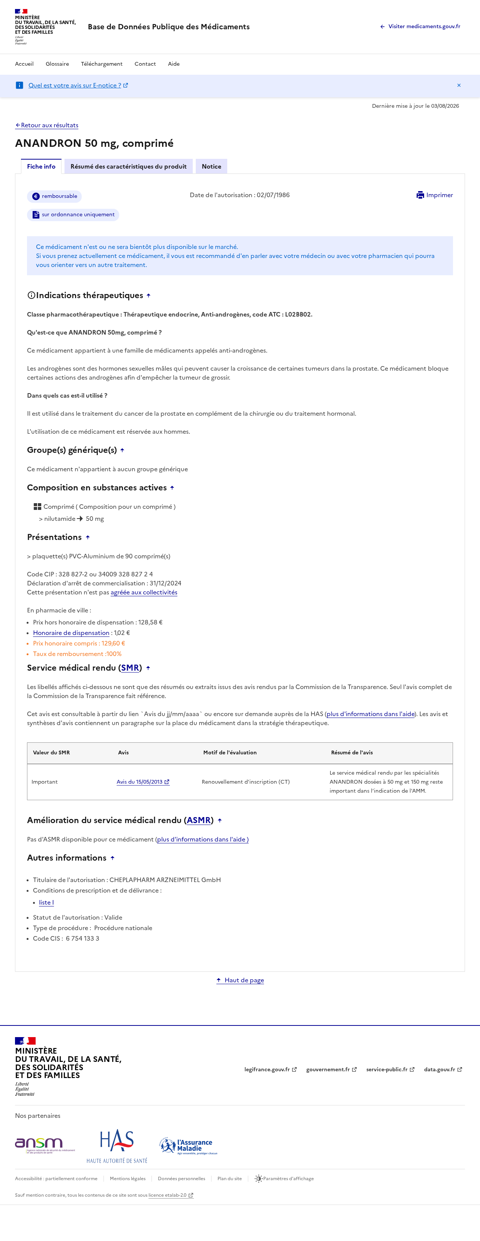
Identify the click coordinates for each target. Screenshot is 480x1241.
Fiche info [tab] (41, 166)
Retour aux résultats (49, 125)
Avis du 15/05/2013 (139, 782)
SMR (130, 668)
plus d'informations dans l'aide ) (203, 839)
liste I (46, 902)
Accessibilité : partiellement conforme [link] (56, 1178)
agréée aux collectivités (144, 592)
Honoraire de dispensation (71, 632)
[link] (169, 26)
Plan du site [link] (230, 1178)
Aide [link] (174, 64)
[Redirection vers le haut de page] (150, 295)
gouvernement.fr (328, 1070)
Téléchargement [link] (102, 64)
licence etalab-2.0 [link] (167, 1195)
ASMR (199, 820)
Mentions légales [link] (128, 1178)
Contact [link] (145, 64)
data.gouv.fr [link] (439, 1070)
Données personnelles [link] (181, 1178)
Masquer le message (459, 85)
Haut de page (244, 980)
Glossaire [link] (57, 64)
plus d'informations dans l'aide (370, 713)
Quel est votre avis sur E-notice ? (74, 85)
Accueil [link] (24, 64)
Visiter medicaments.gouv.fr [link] (424, 26)
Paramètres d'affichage (288, 1178)
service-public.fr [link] (387, 1070)
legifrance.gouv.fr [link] (267, 1070)
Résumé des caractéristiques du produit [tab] (128, 166)
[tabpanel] (240, 572)
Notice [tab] (211, 166)
